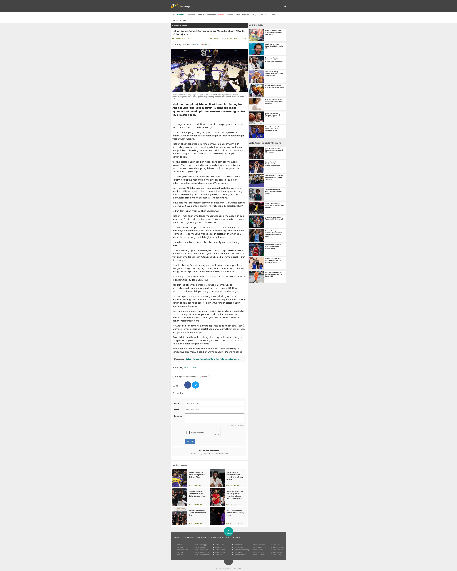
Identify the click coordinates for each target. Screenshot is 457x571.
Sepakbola (190, 15)
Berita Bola (179, 545)
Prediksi (180, 15)
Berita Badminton (182, 550)
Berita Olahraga (179, 20)
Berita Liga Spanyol (201, 550)
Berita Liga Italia (200, 547)
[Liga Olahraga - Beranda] (180, 6)
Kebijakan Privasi (194, 537)
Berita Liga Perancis (202, 552)
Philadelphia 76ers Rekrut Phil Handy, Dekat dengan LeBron (197, 493)
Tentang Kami (180, 537)
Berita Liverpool (220, 550)
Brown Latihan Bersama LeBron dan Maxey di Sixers (198, 512)
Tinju (255, 15)
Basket (221, 15)
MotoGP (201, 15)
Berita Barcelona (259, 545)
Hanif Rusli (186, 38)
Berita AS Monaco (259, 555)
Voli (266, 15)
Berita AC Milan (258, 552)
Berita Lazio (276, 545)
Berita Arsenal (219, 547)
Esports (229, 15)
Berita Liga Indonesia (202, 555)
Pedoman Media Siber (213, 537)
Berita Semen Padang (241, 550)
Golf (261, 15)
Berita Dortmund (258, 550)
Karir (241, 537)
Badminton (211, 15)
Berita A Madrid (278, 552)
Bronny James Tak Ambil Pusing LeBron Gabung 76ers (197, 474)
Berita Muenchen (278, 547)
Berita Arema (238, 552)
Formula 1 (246, 15)
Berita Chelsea (220, 552)
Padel (273, 15)
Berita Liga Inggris (201, 545)
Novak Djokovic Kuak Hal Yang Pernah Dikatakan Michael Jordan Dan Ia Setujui (235, 495)
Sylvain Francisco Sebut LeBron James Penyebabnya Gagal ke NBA (234, 476)
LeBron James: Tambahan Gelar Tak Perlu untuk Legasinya (213, 358)
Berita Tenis (180, 555)
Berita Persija (238, 547)
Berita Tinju (179, 552)
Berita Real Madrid (259, 547)
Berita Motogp (181, 547)
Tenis (237, 15)
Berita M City (277, 555)
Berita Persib (238, 545)
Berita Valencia (278, 550)
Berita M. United (220, 545)
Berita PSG (218, 555)
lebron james (190, 367)
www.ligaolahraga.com (231, 568)
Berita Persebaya (240, 555)
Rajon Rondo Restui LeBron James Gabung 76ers (235, 512)
